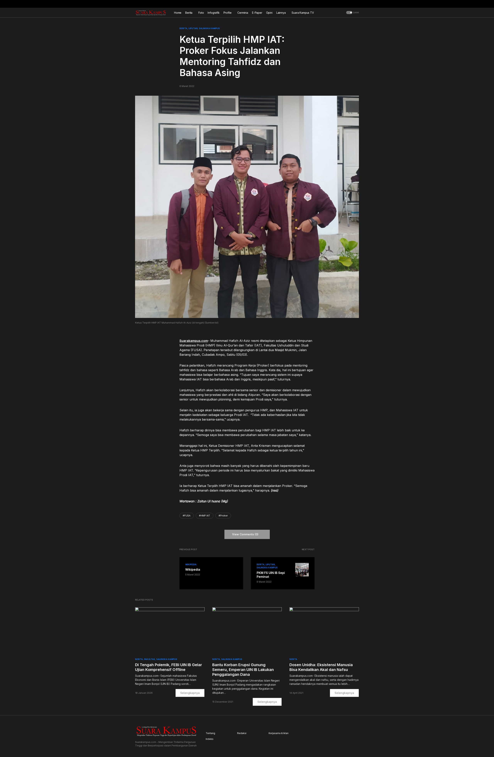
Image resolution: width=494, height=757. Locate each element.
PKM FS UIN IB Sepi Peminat (271, 575)
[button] (358, 3)
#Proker (223, 515)
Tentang (210, 733)
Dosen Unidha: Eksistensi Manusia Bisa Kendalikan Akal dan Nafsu (321, 667)
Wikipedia (190, 564)
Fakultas (149, 659)
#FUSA (186, 515)
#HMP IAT (204, 515)
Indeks (209, 739)
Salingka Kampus (209, 28)
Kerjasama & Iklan (278, 733)
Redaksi (241, 733)
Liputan (193, 28)
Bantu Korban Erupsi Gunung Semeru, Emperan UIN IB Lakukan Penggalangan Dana (243, 669)
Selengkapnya (190, 692)
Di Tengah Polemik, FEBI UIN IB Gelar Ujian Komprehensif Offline (168, 667)
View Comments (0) (245, 534)
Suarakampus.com (193, 341)
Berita (183, 28)
